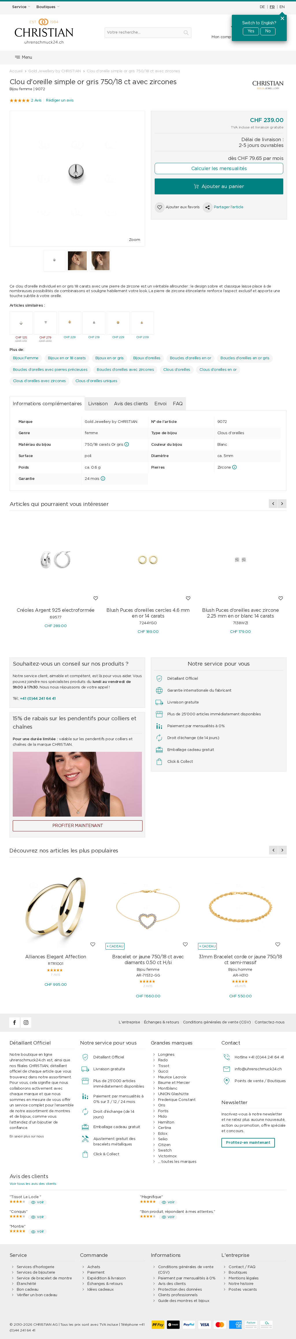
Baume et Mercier (174, 1083)
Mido (162, 1117)
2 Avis (36, 100)
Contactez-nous (270, 1022)
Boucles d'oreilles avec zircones (125, 370)
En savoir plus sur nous (27, 1136)
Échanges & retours (161, 1022)
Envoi (160, 403)
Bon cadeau (27, 1290)
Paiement (96, 1272)
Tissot (163, 1066)
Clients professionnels (177, 1295)
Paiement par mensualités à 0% (187, 1278)
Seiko (163, 1139)
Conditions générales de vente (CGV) (217, 1022)
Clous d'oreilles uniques (96, 381)
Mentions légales (244, 1278)
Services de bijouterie (36, 1272)
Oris (161, 1105)
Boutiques (238, 1272)
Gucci (163, 1071)
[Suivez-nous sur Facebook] (15, 1027)
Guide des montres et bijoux (183, 1301)
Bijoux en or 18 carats (67, 358)
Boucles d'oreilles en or (190, 358)
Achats (93, 1267)
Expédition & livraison (106, 1278)
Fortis (163, 1111)
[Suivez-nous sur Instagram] (26, 1027)
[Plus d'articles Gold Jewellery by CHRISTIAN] (245, 85)
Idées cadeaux (100, 1290)
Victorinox (167, 1156)
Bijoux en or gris (109, 358)
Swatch (165, 1150)
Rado (163, 1060)
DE (262, 7)
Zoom (134, 240)
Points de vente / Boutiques (260, 1081)
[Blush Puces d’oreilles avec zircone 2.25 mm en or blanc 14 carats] (240, 560)
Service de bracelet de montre (44, 1278)
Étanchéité (26, 1284)
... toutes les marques (177, 1162)
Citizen (164, 1145)
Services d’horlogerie (35, 1267)
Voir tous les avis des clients (33, 1183)
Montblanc (167, 1089)
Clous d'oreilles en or (217, 370)
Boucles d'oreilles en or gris (245, 358)
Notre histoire (241, 1284)
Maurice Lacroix (172, 1077)
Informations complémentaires (47, 403)
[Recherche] (186, 33)
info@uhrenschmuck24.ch (258, 1069)
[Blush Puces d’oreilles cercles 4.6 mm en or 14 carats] (148, 560)
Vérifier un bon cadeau (37, 1295)
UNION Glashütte (173, 1094)
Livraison (98, 403)
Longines (166, 1055)
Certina (164, 1128)
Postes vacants (243, 1290)
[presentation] (273, 503)
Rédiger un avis (59, 100)
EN (282, 7)
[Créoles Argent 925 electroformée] (55, 560)
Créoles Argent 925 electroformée (56, 610)
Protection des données (180, 1290)
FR (272, 7)
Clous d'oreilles (176, 370)
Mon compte (223, 37)
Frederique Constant (177, 1100)
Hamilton (166, 1122)
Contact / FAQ (242, 1267)
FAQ (178, 403)
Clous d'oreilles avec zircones (39, 381)
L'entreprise (129, 1022)
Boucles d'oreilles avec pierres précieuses (50, 370)
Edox (162, 1134)
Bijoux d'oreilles (146, 358)
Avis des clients (131, 403)
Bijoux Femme (25, 358)
